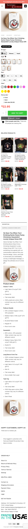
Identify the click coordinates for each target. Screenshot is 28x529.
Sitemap (3, 472)
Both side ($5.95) (10, 102)
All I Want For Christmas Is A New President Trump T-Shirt (6, 157)
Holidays (9, 35)
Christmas (17, 35)
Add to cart (17, 113)
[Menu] (2, 6)
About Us (4, 460)
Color (3, 83)
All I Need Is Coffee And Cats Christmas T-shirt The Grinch (7, 186)
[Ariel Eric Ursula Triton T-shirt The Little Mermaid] (7, 202)
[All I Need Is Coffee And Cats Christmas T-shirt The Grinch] (7, 174)
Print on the (4, 95)
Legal (2, 494)
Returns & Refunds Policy (8, 463)
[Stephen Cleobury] (13, 6)
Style (3, 56)
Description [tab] (5, 224)
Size (2, 72)
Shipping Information (7, 485)
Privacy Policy (5, 466)
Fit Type (3, 49)
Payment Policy (5, 488)
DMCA (3, 491)
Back (6, 100)
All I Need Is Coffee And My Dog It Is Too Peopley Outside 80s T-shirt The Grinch (20, 157)
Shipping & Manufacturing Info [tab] (11, 228)
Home (2, 35)
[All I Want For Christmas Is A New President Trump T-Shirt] (7, 145)
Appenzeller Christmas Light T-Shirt (20, 185)
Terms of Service (6, 469)
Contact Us (4, 482)
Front (6, 97)
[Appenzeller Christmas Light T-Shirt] (21, 174)
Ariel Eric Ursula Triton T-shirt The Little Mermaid (7, 213)
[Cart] (25, 6)
